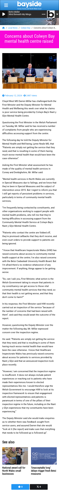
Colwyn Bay (26, 28)
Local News (13, 28)
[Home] (3, 28)
